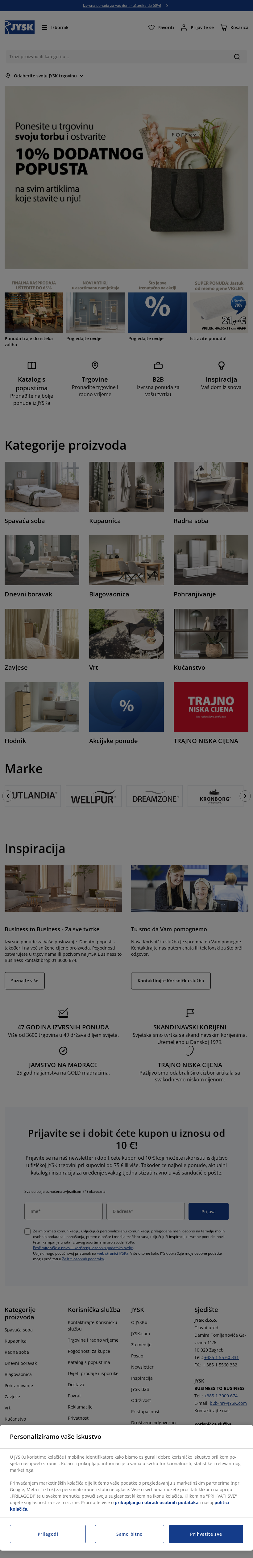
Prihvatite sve (206, 1534)
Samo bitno (129, 1534)
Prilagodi (48, 1534)
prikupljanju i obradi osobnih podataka (156, 1502)
